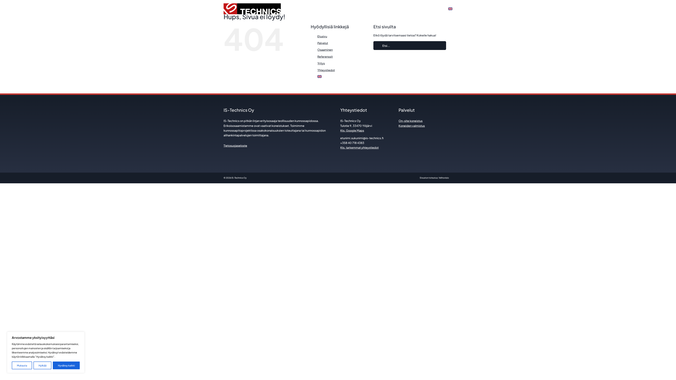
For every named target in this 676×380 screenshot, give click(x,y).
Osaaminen (325, 50)
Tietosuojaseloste (235, 145)
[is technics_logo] (252, 5)
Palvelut (322, 43)
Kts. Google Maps (352, 130)
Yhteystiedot (326, 70)
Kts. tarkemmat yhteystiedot (359, 147)
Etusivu (322, 36)
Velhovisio (444, 177)
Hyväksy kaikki (66, 365)
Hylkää (42, 365)
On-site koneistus (411, 121)
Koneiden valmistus (412, 126)
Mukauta (22, 365)
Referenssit (325, 56)
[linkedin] (225, 153)
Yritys (321, 63)
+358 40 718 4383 (352, 143)
